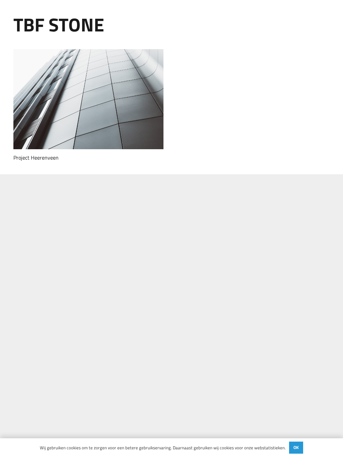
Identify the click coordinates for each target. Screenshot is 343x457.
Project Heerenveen (36, 158)
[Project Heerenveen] (88, 99)
